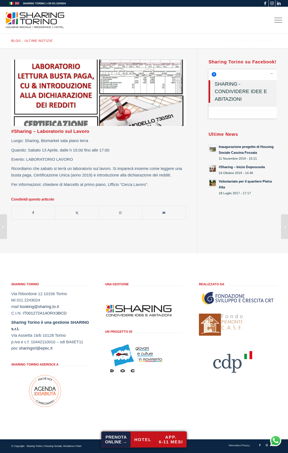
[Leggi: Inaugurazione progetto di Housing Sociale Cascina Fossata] (213, 148)
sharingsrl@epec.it (35, 348)
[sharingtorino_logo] (35, 20)
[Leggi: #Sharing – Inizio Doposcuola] (213, 169)
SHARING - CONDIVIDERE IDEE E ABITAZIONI (241, 91)
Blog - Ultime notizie (32, 40)
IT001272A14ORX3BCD (45, 313)
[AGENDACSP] (45, 391)
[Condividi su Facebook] (33, 213)
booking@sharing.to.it (39, 306)
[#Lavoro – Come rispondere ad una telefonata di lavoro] (284, 226)
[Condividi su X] (77, 213)
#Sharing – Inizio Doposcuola (242, 167)
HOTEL (142, 439)
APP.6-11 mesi (171, 439)
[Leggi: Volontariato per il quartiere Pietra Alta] (213, 183)
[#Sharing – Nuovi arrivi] (3, 226)
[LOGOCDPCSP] (232, 360)
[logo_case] (221, 325)
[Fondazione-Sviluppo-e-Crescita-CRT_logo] (238, 298)
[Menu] (276, 20)
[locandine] (98, 93)
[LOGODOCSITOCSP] (139, 358)
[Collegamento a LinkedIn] (278, 3)
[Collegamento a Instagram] (272, 3)
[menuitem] (276, 20)
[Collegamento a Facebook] (265, 3)
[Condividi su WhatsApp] (120, 213)
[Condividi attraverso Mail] (164, 213)
